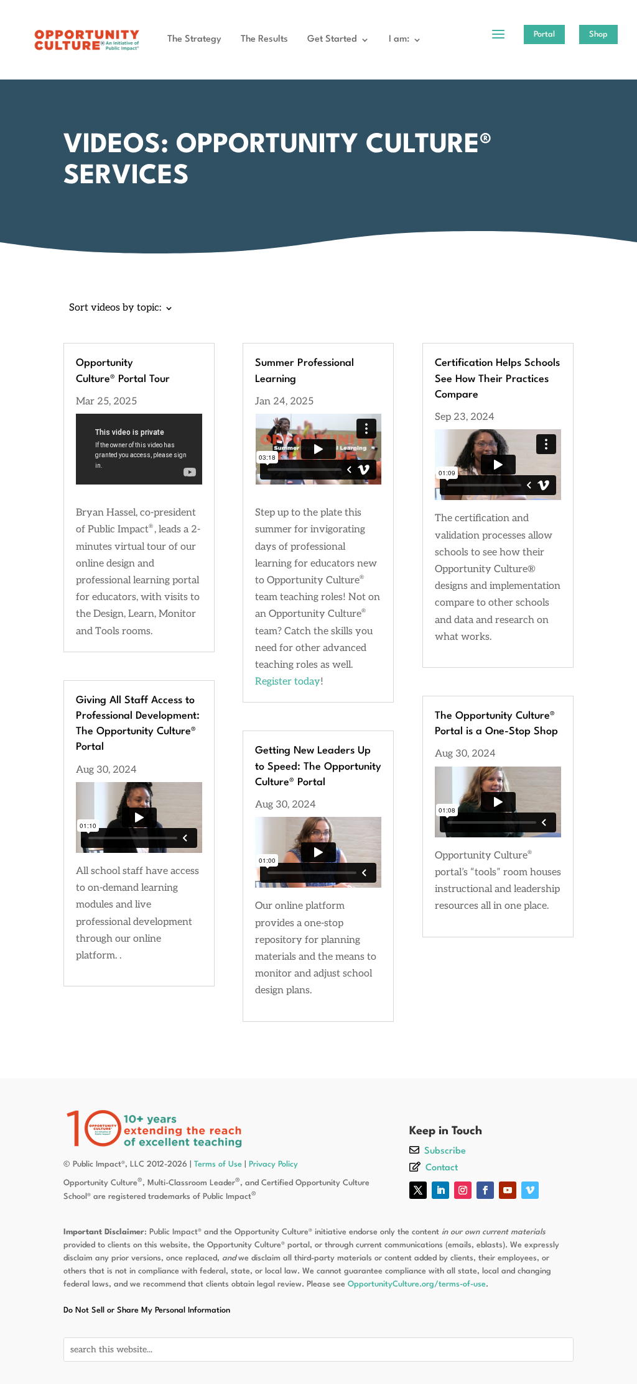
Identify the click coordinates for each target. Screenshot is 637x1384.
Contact (441, 1168)
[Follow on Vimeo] (530, 1190)
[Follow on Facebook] (485, 1190)
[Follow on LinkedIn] (440, 1190)
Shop (598, 34)
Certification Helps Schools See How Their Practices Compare (497, 378)
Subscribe (445, 1151)
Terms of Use (218, 1164)
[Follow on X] (418, 1190)
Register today (287, 682)
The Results (264, 39)
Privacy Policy (273, 1164)
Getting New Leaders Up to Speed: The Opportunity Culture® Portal (318, 766)
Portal (544, 34)
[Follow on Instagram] (463, 1190)
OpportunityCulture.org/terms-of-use (417, 1284)
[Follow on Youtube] (507, 1190)
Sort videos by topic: (115, 309)
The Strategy (194, 39)
